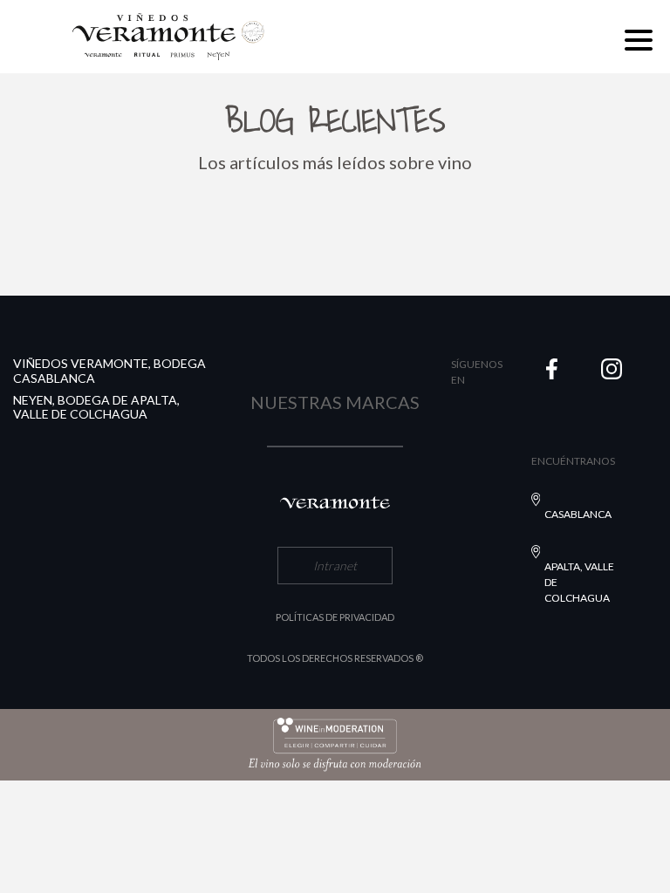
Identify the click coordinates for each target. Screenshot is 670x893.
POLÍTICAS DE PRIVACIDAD (335, 617)
